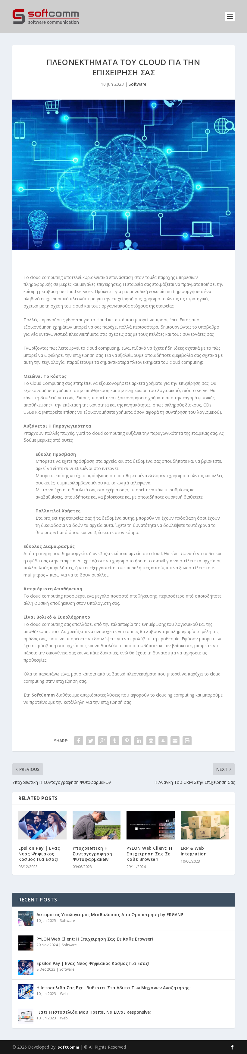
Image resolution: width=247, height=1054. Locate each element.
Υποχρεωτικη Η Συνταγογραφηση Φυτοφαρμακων (92, 853)
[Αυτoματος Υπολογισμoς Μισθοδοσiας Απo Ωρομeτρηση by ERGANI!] (25, 918)
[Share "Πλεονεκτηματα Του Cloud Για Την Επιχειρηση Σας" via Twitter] (91, 741)
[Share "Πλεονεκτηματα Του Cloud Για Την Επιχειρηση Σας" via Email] (175, 741)
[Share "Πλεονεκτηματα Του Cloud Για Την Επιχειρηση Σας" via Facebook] (79, 741)
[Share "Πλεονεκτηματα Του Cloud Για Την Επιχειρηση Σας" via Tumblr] (115, 741)
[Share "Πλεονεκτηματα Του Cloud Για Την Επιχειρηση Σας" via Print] (187, 741)
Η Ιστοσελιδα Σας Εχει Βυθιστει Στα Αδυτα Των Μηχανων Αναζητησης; (113, 988)
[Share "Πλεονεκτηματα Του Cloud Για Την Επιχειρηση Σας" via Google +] (103, 741)
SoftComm (68, 1047)
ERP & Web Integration (194, 850)
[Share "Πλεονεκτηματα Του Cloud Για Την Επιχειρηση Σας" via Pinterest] (127, 741)
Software (137, 84)
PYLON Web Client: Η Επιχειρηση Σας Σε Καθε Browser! (149, 853)
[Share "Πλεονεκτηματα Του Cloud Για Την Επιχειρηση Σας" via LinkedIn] (139, 741)
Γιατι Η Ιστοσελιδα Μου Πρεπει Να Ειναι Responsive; (93, 1012)
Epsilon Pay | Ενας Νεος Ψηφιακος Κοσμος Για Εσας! (39, 853)
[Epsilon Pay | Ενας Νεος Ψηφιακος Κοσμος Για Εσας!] (42, 825)
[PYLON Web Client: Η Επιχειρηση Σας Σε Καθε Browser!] (151, 825)
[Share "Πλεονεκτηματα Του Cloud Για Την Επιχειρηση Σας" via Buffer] (151, 741)
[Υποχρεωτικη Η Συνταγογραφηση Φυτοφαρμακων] (97, 825)
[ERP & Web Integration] (205, 825)
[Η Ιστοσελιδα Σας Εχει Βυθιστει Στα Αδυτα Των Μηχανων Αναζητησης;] (25, 991)
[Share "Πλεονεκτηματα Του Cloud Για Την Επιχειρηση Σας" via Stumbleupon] (163, 741)
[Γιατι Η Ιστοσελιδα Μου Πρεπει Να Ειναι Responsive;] (25, 1016)
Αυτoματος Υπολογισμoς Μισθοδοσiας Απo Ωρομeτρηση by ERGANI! (109, 914)
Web (64, 993)
